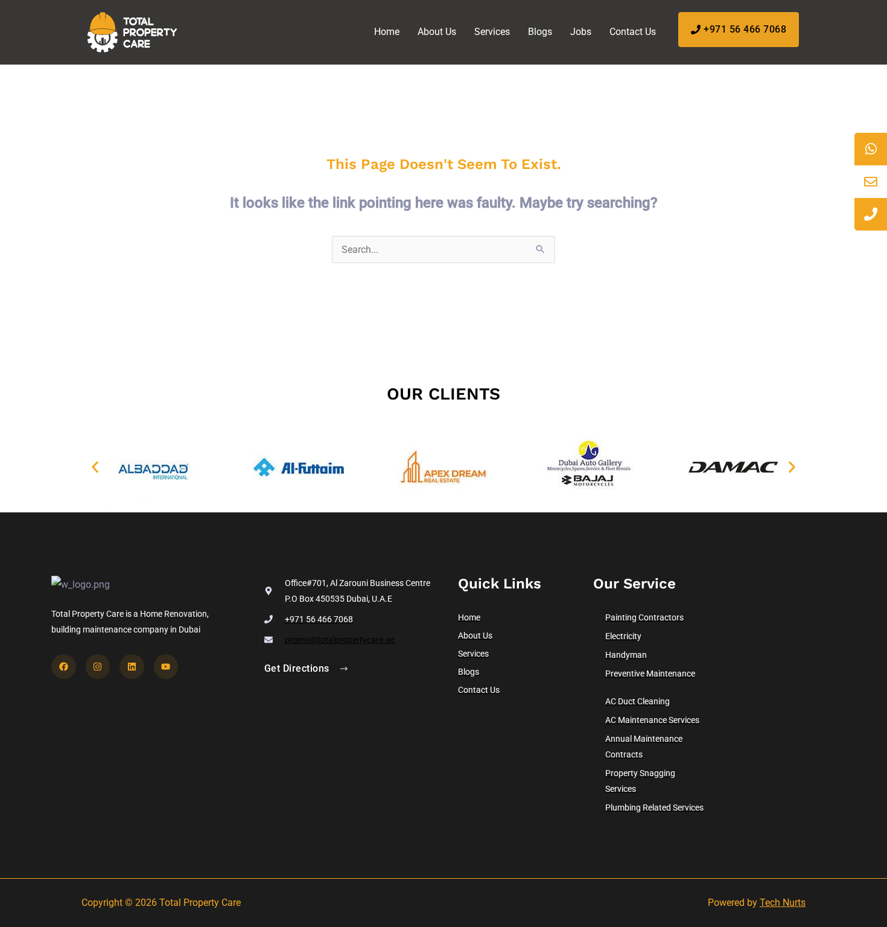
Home (386, 31)
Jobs (580, 31)
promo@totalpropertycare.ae (340, 640)
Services (492, 31)
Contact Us (632, 31)
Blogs (540, 31)
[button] (95, 467)
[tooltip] (870, 149)
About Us (437, 31)
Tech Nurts (783, 902)
